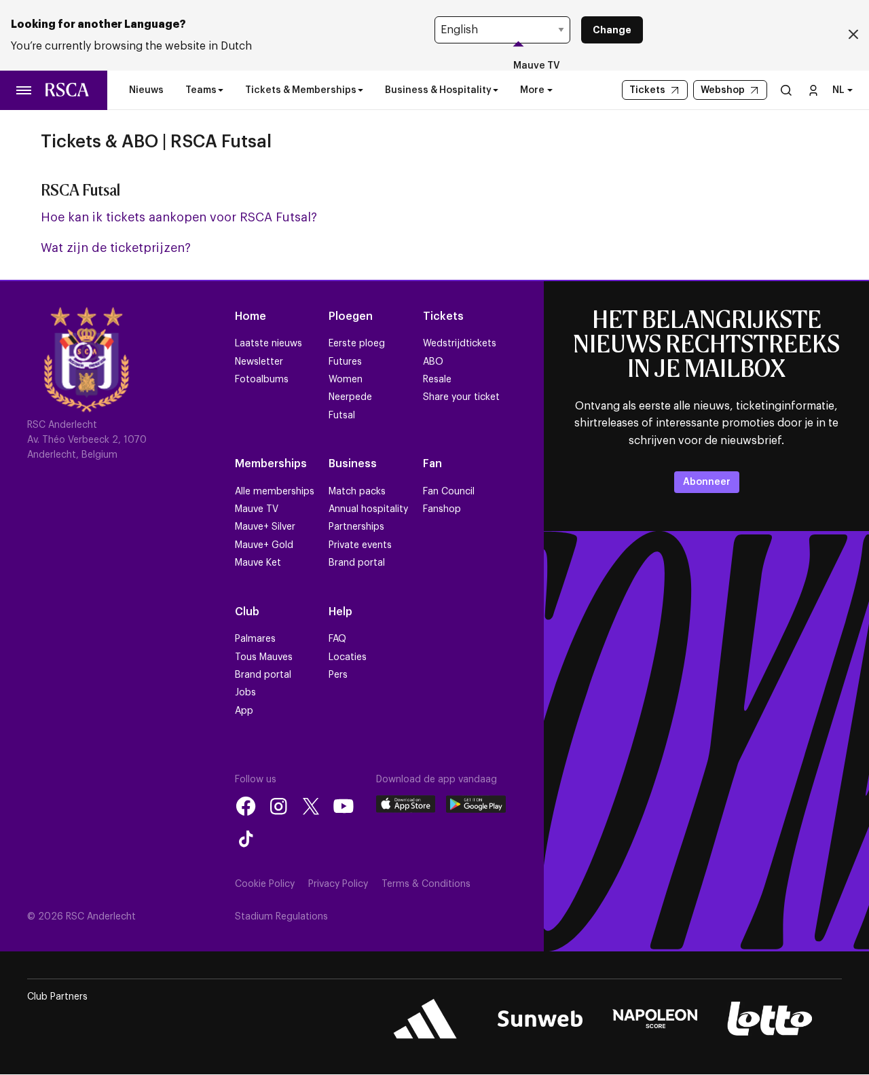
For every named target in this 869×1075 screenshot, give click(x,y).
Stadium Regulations (281, 917)
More (532, 90)
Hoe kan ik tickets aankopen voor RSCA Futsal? (179, 217)
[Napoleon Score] (654, 1018)
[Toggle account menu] (813, 90)
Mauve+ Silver (265, 527)
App (244, 711)
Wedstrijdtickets (459, 343)
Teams (201, 90)
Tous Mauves (264, 657)
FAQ (337, 639)
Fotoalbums (262, 379)
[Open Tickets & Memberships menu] (360, 90)
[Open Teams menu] (220, 90)
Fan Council (449, 491)
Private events (360, 545)
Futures (345, 362)
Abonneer (707, 482)
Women (346, 379)
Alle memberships (274, 491)
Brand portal (357, 563)
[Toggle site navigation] (24, 90)
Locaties (348, 657)
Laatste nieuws (268, 343)
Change (612, 30)
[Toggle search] (786, 90)
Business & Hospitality (438, 90)
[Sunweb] (540, 1018)
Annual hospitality (368, 509)
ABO (433, 362)
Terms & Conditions (426, 884)
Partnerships (356, 527)
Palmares (255, 639)
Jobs (245, 692)
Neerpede (350, 397)
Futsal (342, 415)
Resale (437, 379)
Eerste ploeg (357, 343)
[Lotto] (769, 1018)
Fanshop (442, 509)
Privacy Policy (338, 884)
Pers (338, 675)
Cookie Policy (265, 884)
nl (838, 90)
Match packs (357, 491)
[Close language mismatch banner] (853, 35)
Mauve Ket (258, 563)
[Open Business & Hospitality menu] (495, 90)
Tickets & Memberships (300, 90)
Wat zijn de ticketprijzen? (116, 248)
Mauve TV (536, 66)
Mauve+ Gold (264, 545)
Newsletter (259, 362)
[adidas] (425, 1018)
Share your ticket (461, 397)
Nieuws (146, 90)
